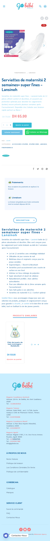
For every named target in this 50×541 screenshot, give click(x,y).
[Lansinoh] (6, 155)
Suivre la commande (14, 509)
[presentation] (6, 45)
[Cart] (45, 6)
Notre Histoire (12, 459)
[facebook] (21, 529)
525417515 (16, 439)
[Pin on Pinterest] (41, 169)
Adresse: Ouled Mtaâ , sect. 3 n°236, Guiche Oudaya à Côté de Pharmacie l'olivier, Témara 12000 (22, 412)
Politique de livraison (14, 463)
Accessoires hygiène (20, 144)
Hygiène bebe (34, 144)
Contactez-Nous (13, 517)
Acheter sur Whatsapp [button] (38, 132)
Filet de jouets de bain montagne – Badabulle (15, 344)
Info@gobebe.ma (12, 443)
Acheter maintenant (12, 132)
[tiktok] (29, 529)
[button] (4, 6)
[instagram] (25, 529)
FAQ (8, 513)
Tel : (13, 404)
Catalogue (10, 488)
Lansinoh (32, 73)
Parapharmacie (20, 73)
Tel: (13, 417)
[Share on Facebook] (33, 169)
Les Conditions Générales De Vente (20, 467)
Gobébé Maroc (7, 298)
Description (22, 220)
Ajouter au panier (22, 125)
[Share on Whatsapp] (46, 169)
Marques (9, 492)
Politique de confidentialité (17, 472)
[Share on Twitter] (37, 169)
